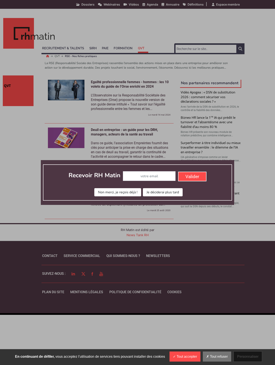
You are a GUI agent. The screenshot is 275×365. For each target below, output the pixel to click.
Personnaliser (247, 356)
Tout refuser (218, 356)
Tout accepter (186, 356)
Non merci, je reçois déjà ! (118, 192)
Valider (192, 176)
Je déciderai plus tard (163, 192)
